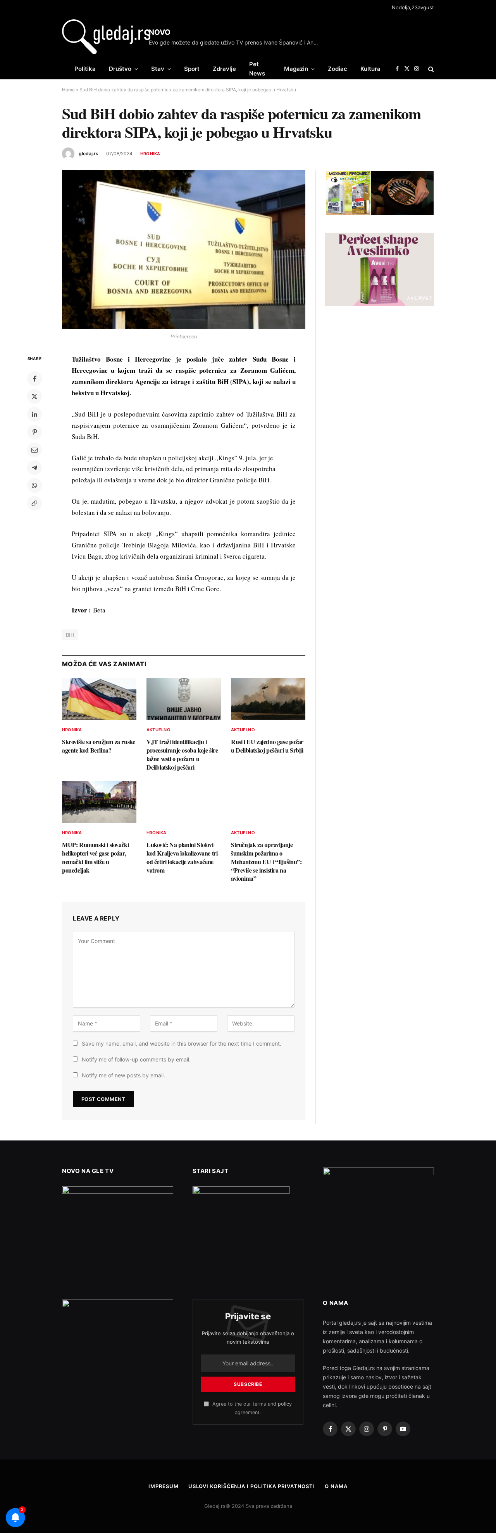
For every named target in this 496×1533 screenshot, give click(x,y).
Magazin (296, 68)
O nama (336, 1486)
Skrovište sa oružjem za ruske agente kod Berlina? (98, 745)
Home (68, 90)
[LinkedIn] (34, 414)
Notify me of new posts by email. (123, 1075)
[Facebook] (34, 378)
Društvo (120, 68)
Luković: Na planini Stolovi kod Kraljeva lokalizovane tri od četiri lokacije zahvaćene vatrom (181, 857)
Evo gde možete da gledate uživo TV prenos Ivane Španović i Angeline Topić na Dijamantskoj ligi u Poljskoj (236, 42)
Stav (157, 68)
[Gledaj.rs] (106, 36)
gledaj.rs (88, 153)
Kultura (370, 68)
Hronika (150, 153)
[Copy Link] (34, 503)
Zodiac (337, 68)
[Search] (430, 68)
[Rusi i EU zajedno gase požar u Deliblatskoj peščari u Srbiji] (268, 699)
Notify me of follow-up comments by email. (136, 1059)
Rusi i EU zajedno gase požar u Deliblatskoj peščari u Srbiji (267, 745)
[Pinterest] (34, 432)
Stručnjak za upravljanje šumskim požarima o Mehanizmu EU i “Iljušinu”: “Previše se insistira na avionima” (266, 861)
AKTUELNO (158, 729)
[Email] (34, 449)
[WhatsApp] (34, 485)
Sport (192, 68)
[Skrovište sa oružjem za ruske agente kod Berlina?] (99, 699)
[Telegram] (34, 467)
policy (285, 1404)
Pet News (257, 68)
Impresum (163, 1486)
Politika (85, 68)
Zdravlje (224, 68)
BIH (70, 635)
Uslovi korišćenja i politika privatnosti (251, 1486)
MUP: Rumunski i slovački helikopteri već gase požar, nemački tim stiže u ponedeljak (95, 857)
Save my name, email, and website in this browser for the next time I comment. (181, 1043)
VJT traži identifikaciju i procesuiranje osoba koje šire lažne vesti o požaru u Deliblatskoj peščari (182, 754)
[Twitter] (34, 396)
